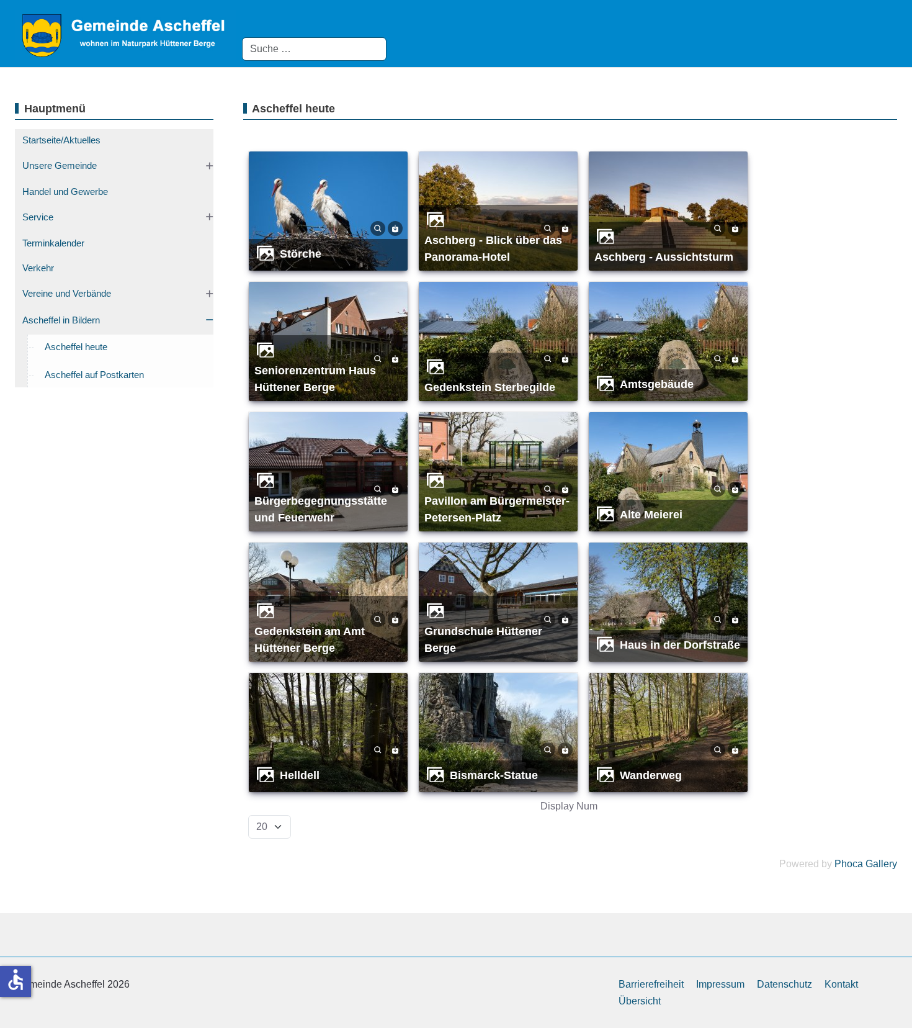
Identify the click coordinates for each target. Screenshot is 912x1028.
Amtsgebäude (657, 383)
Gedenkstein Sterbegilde (489, 387)
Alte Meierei (651, 514)
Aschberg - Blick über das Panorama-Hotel (493, 248)
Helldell (300, 775)
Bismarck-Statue (494, 775)
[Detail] (377, 227)
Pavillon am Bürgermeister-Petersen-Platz (497, 509)
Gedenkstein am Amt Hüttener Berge (309, 639)
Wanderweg (651, 775)
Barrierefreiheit (651, 984)
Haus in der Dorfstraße (680, 644)
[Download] (395, 227)
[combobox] (314, 49)
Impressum (720, 984)
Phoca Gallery (865, 864)
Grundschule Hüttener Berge (483, 639)
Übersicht (640, 1001)
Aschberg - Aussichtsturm (663, 256)
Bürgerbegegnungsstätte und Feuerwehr (320, 509)
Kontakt (841, 984)
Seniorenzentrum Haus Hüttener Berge (315, 379)
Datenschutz (784, 984)
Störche (300, 253)
